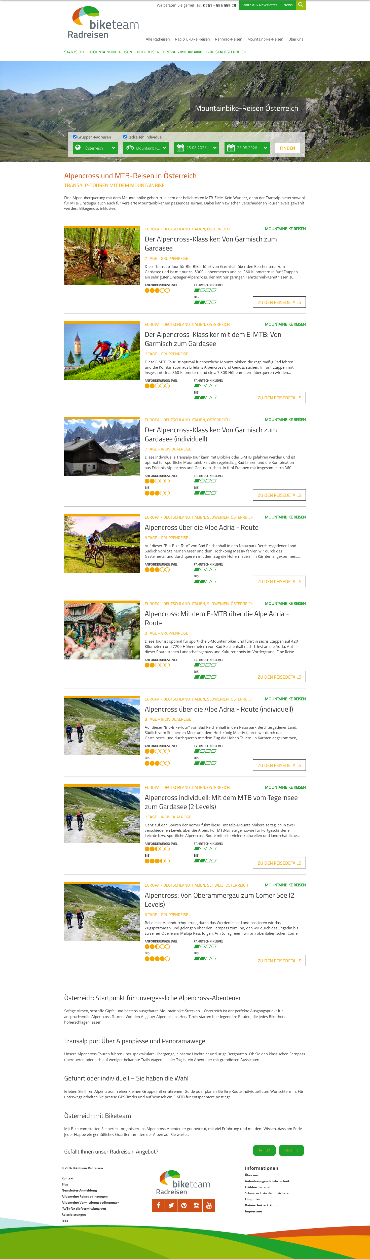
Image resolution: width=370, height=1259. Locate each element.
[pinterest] (183, 1205)
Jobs (65, 1220)
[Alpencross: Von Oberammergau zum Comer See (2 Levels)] (104, 911)
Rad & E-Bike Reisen (192, 39)
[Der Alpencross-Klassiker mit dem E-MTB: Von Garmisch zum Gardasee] (104, 350)
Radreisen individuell (145, 136)
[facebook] (158, 1205)
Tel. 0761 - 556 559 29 (216, 5)
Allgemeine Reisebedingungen (85, 1196)
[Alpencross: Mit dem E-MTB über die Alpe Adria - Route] (104, 630)
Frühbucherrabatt (258, 1187)
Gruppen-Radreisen (94, 136)
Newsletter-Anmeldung (79, 1190)
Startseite (74, 52)
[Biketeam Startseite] (104, 22)
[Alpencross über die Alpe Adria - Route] (104, 543)
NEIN (291, 1150)
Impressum (253, 1211)
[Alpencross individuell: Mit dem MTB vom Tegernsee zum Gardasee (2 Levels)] (104, 813)
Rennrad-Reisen (228, 39)
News (288, 5)
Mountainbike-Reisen (265, 39)
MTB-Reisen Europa (156, 52)
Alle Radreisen (158, 39)
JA (264, 1150)
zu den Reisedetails (279, 302)
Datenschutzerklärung (261, 1205)
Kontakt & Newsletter (259, 5)
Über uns (295, 39)
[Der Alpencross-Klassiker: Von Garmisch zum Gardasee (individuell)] (104, 446)
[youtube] (209, 1205)
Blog (65, 1184)
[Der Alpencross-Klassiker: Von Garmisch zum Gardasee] (104, 255)
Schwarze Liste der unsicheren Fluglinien (267, 1196)
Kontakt (67, 1178)
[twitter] (171, 1205)
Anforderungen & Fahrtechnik (267, 1181)
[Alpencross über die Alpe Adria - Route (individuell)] (104, 725)
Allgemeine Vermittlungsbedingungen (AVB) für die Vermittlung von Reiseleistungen (91, 1208)
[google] (196, 1205)
